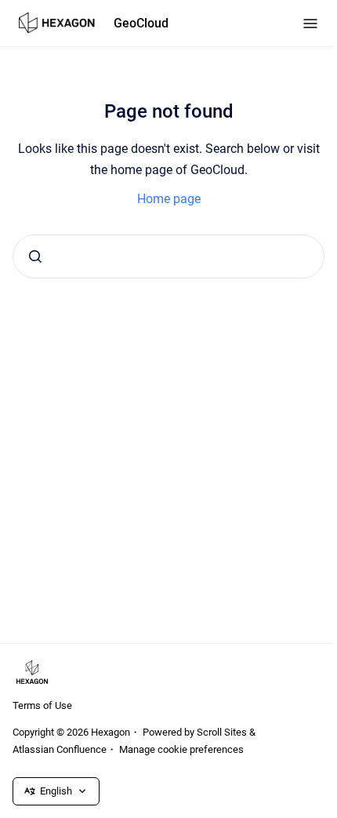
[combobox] (168, 256)
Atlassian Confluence (60, 749)
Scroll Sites (222, 732)
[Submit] (35, 256)
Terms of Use (42, 705)
